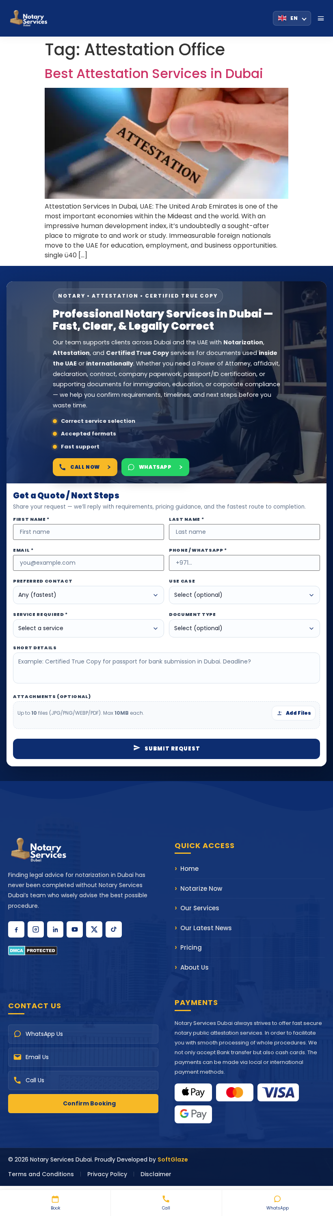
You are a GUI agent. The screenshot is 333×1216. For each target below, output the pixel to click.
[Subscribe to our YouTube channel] (75, 929)
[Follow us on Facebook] (16, 929)
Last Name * (186, 519)
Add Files (298, 712)
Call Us (35, 1080)
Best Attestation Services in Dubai (154, 73)
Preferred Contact (42, 581)
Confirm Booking (89, 1103)
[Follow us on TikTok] (114, 929)
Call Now (85, 466)
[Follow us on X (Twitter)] (94, 929)
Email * (23, 550)
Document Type (192, 614)
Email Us (37, 1057)
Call (166, 1208)
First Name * (31, 519)
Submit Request (172, 749)
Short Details (35, 648)
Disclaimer (156, 1174)
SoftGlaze (173, 1159)
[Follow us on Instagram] (36, 929)
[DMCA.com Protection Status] (83, 950)
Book (55, 1208)
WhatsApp (277, 1208)
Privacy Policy (107, 1174)
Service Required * (40, 614)
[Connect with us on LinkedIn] (55, 929)
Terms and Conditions (41, 1174)
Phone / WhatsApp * (198, 550)
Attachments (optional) (52, 696)
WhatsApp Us (44, 1034)
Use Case (182, 581)
